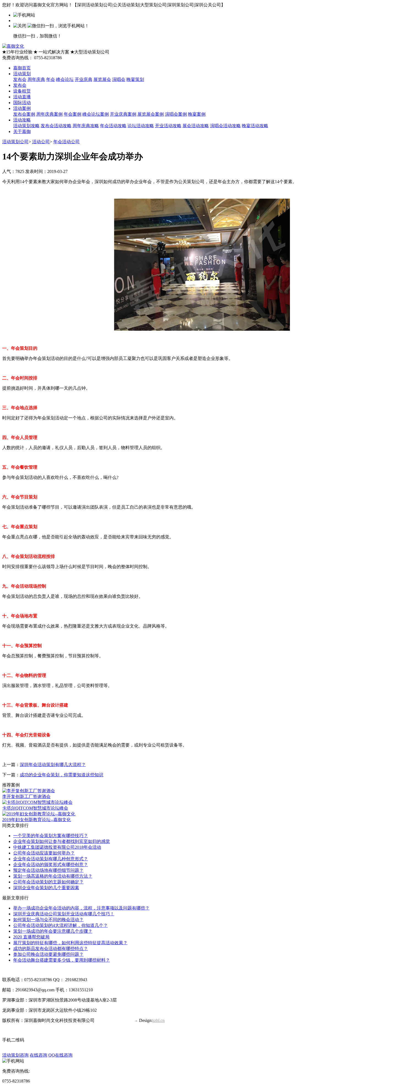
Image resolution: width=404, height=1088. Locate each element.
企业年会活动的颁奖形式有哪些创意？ (50, 864)
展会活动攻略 (195, 125)
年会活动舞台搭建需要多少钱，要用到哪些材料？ (61, 960)
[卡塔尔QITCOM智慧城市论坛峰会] (37, 802)
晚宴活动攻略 (255, 125)
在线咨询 (38, 1055)
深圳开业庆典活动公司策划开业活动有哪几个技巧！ (63, 913)
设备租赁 (22, 91)
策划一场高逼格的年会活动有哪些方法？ (52, 876)
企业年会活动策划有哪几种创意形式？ (50, 858)
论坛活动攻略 (141, 125)
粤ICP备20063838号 (114, 1020)
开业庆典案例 (123, 114)
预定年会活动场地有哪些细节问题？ (48, 870)
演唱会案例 (176, 114)
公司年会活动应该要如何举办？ (44, 853)
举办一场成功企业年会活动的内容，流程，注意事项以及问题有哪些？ (81, 908)
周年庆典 (36, 79)
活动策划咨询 (15, 1055)
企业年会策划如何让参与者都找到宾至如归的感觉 (61, 841)
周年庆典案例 (49, 114)
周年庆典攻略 (86, 125)
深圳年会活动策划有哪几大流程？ (53, 764)
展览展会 (102, 79)
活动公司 (41, 141)
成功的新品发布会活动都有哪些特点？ (50, 948)
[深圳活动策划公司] (13, 46)
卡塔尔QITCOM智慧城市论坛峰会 (35, 808)
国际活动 (22, 102)
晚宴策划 (135, 79)
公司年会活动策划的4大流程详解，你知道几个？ (60, 925)
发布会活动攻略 (56, 125)
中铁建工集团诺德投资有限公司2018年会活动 (57, 847)
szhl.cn (159, 1020)
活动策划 (22, 73)
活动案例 (22, 108)
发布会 (19, 79)
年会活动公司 (66, 141)
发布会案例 (24, 114)
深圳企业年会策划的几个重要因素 (46, 887)
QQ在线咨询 (60, 1055)
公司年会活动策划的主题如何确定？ (48, 882)
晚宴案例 (197, 114)
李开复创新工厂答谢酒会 (26, 796)
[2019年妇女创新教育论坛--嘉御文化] (38, 814)
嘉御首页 (22, 68)
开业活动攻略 (168, 125)
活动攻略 (22, 120)
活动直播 (22, 96)
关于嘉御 (22, 131)
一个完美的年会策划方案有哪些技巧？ (50, 835)
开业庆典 (83, 79)
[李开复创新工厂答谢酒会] (28, 790)
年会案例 (72, 114)
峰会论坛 (65, 79)
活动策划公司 (15, 141)
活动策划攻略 (26, 125)
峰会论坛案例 (95, 114)
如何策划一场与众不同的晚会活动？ (48, 919)
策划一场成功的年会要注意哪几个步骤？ (52, 931)
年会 (50, 79)
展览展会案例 (150, 114)
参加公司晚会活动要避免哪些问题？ (48, 954)
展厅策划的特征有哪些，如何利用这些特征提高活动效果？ (70, 942)
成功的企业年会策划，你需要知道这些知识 (61, 774)
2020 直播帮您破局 (31, 937)
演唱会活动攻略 (225, 125)
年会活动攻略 (113, 125)
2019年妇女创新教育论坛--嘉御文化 (36, 819)
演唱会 (118, 79)
